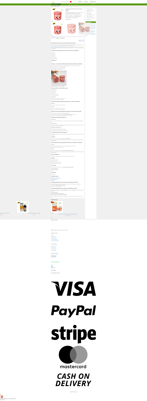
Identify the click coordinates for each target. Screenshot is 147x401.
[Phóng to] (52, 21)
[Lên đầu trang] (1, 393)
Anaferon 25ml (53, 180)
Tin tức (74, 4)
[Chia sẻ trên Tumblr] (70, 20)
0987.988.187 (89, 19)
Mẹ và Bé (55, 6)
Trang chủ (52, 6)
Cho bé (57, 6)
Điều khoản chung (53, 236)
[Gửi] (70, 1)
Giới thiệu (70, 4)
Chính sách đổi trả (53, 247)
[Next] (52, 35)
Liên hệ (77, 4)
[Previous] (51, 35)
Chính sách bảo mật (53, 250)
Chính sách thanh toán (54, 246)
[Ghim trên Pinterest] (69, 20)
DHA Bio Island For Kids (54, 179)
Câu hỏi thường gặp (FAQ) (54, 239)
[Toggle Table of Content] (82, 40)
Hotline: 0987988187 (53, 270)
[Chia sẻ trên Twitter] (67, 20)
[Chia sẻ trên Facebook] (66, 20)
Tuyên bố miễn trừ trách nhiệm (55, 240)
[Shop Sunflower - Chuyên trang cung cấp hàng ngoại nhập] (56, 1)
